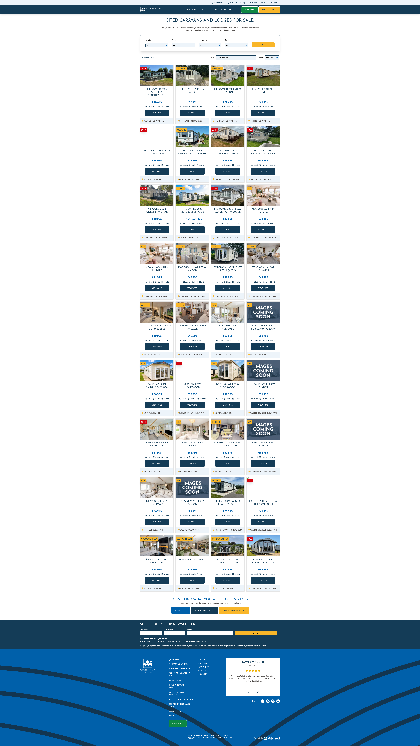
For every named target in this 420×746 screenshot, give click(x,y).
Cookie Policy (175, 716)
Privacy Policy (175, 711)
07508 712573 (203, 667)
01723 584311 (219, 3)
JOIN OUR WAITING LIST (204, 610)
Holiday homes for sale (198, 641)
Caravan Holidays (149, 641)
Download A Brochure (179, 669)
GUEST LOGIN (235, 3)
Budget (175, 40)
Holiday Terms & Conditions (176, 686)
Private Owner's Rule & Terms (179, 705)
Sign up (255, 633)
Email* (189, 630)
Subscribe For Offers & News (179, 674)
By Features (223, 58)
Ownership (191, 10)
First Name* (144, 630)
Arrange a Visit (269, 10)
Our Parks (234, 10)
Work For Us (175, 680)
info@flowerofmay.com (234, 610)
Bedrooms (203, 40)
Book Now (249, 10)
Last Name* (168, 630)
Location (148, 40)
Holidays (202, 10)
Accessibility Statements (181, 699)
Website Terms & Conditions (176, 693)
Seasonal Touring (218, 10)
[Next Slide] (257, 691)
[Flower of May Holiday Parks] (151, 9)
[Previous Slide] (248, 691)
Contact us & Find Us (178, 664)
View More (157, 113)
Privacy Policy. (261, 646)
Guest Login (177, 723)
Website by (258, 738)
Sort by (261, 58)
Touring (181, 641)
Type (227, 40)
